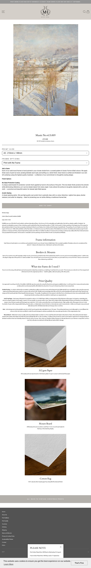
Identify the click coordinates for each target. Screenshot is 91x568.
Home (3, 511)
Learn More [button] (8, 564)
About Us (4, 514)
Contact (4, 542)
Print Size (8, 149)
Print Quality (5, 521)
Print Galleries (5, 517)
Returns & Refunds (7, 533)
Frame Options (11, 159)
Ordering (4, 527)
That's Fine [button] (79, 563)
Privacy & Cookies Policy (8, 536)
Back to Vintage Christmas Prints (47, 499)
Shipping (4, 530)
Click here (48, 245)
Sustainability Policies (7, 539)
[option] (45, 1)
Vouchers (4, 524)
